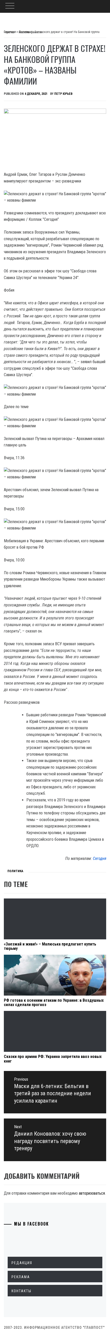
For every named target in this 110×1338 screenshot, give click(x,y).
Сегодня (99, 858)
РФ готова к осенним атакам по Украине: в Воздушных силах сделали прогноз (54, 1002)
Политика (15, 871)
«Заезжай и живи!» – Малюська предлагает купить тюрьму (50, 946)
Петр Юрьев (63, 94)
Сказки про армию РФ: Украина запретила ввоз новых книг (53, 1059)
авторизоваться (92, 1193)
